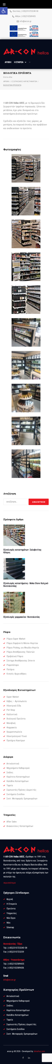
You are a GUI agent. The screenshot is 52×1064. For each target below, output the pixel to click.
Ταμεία (9, 785)
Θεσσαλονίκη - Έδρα (12, 943)
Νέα (8, 922)
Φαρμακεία (11, 727)
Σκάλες (9, 772)
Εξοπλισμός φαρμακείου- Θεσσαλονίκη (21, 617)
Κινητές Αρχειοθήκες (16, 673)
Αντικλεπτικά (12, 763)
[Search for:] (16, 502)
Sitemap (10, 927)
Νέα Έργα (10, 918)
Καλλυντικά (11, 714)
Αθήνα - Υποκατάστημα (13, 959)
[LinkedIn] (29, 1057)
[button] (4, 11)
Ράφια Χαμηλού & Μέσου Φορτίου (22, 643)
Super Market (12, 696)
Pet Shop (10, 710)
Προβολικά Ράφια (14, 656)
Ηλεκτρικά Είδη (13, 705)
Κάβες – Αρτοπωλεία (16, 701)
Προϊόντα (10, 908)
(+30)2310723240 (28, 11)
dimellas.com (39, 1051)
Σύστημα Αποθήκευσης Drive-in (20, 660)
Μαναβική (10, 723)
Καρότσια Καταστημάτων (18, 776)
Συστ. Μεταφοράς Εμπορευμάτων (21, 798)
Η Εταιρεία (11, 904)
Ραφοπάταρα (12, 665)
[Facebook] (23, 1057)
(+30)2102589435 (28, 16)
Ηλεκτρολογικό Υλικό (16, 736)
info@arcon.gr (25, 21)
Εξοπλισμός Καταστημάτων (24, 81)
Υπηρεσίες (11, 913)
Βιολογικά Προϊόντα (15, 718)
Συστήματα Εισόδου (15, 794)
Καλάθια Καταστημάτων (17, 781)
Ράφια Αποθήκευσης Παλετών (20, 652)
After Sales (11, 821)
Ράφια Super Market (15, 638)
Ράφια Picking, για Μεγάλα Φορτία (22, 647)
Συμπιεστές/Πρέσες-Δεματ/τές (21, 790)
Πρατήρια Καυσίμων (15, 740)
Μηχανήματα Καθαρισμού (18, 768)
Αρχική (6, 81)
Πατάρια (10, 669)
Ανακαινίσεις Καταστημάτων (19, 826)
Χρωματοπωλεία (14, 731)
